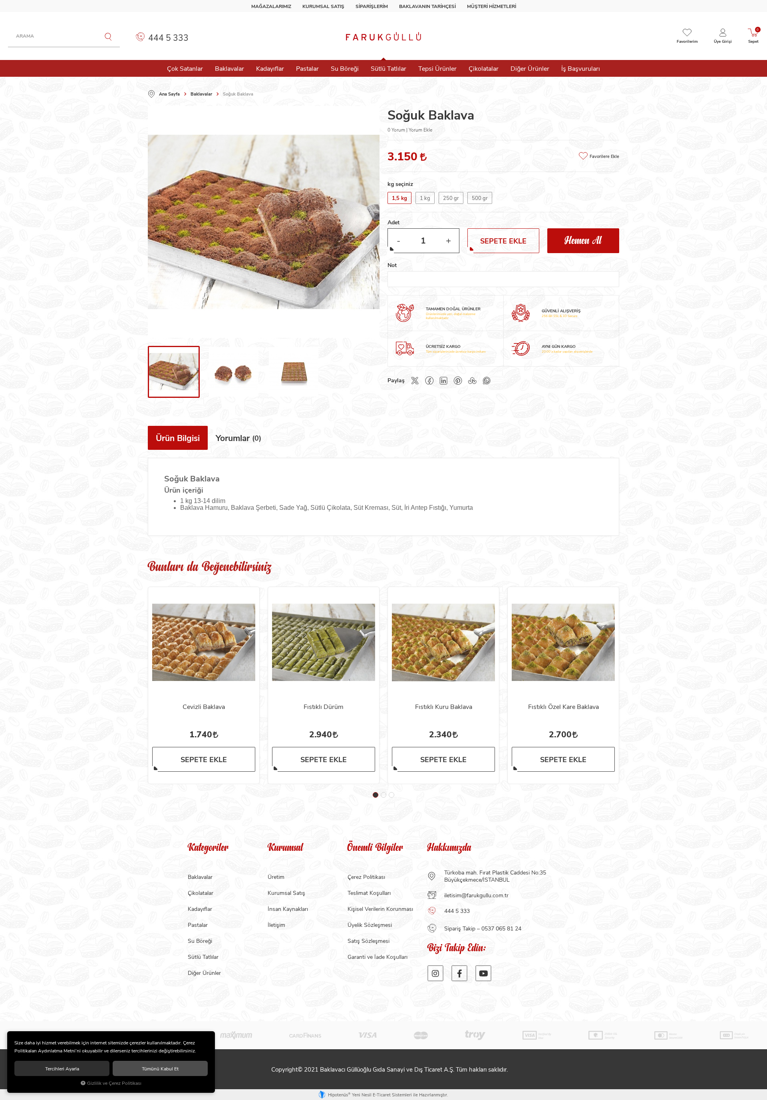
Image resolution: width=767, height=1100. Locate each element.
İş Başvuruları (580, 68)
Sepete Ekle (204, 759)
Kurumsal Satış (286, 892)
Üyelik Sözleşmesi (370, 924)
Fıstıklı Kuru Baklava (443, 706)
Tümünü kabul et (160, 1068)
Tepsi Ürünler (437, 68)
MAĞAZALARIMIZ (271, 6)
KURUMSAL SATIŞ (323, 6)
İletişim (276, 924)
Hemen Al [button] (583, 241)
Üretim (276, 876)
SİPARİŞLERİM (372, 6)
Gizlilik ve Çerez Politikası (114, 1083)
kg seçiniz (400, 184)
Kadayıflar (270, 68)
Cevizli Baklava (204, 706)
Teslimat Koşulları (369, 892)
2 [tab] (383, 795)
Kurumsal (285, 848)
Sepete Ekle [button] (503, 241)
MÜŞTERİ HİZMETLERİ (491, 6)
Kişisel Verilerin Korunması (380, 908)
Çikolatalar (484, 68)
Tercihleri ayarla (62, 1068)
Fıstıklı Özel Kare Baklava (563, 706)
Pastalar (307, 68)
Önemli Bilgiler (375, 848)
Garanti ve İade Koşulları (377, 956)
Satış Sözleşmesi (368, 940)
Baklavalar (229, 68)
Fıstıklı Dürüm (324, 706)
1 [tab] (375, 795)
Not (392, 265)
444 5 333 (167, 37)
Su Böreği (345, 68)
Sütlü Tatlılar (388, 68)
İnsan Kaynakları (288, 908)
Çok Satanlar (185, 68)
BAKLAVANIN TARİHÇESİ (427, 6)
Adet (393, 222)
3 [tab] (391, 795)
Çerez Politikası (366, 876)
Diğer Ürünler (530, 68)
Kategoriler (208, 848)
